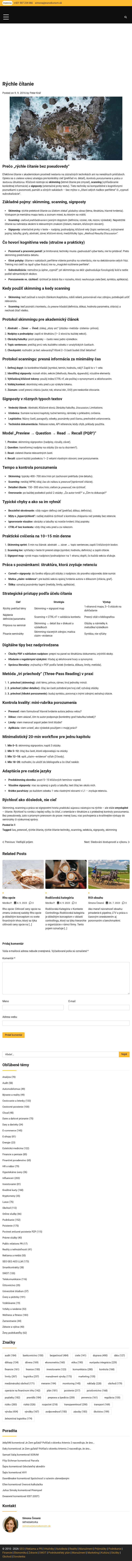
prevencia (89, 1397)
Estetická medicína (12, 1148)
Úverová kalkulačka (32, 1484)
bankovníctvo (33, 1355)
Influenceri (8, 1178)
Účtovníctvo (8, 1285)
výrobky (32, 1411)
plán (52, 1390)
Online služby (9, 1214)
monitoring (71, 1383)
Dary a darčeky (10, 1124)
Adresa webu (9, 1016)
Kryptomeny (8, 1196)
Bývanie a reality (11, 1095)
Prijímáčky (101, 1548)
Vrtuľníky (49, 1548)
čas (14, 829)
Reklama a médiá (11, 1255)
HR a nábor (8, 1166)
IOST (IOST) (33, 1496)
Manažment (86, 1548)
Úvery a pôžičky (10, 1297)
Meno (5, 1001)
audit (10, 1355)
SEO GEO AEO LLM (12, 1261)
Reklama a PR (34, 1548)
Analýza (6, 1077)
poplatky (12, 1397)
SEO (21, 1548)
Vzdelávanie (8, 1303)
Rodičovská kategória (59, 897)
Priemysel (36, 1490)
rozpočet (50, 1404)
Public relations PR (12, 1243)
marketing (86, 1376)
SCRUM (34, 1454)
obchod (115, 1383)
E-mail (71, 1001)
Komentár (8, 958)
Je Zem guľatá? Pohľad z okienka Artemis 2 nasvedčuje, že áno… (59, 1442)
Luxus (5, 1202)
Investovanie (9, 1184)
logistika (31, 1376)
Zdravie (33, 1552)
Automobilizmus (11, 1089)
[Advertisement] (66, 47)
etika (77, 1362)
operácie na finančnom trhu (22, 1390)
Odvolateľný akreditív (34, 1466)
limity (11, 1376)
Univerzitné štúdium (13, 1291)
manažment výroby (59, 1376)
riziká (29, 1404)
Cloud (5, 1112)
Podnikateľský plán (59, 1552)
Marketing (93, 1552)
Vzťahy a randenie (11, 1309)
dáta (119, 1355)
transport (102, 1404)
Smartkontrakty (10, 1267)
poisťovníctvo (97, 1390)
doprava (100, 1355)
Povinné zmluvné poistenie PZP (19, 1231)
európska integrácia (103, 1362)
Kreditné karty (9, 1190)
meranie (48, 1383)
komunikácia (83, 1369)
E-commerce (9, 1130)
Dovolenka (19, 1556)
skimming (111, 829)
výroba (11, 1411)
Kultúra (105, 1552)
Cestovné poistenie (12, 1106)
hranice (33, 1369)
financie (12, 1369)
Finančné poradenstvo (14, 1160)
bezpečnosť (59, 1355)
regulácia (112, 1397)
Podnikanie (8, 1220)
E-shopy (6, 1136)
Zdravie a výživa (10, 1327)
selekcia (87, 829)
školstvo (101, 1411)
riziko (11, 1404)
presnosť (22, 829)
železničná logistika (18, 1418)
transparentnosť (75, 1404)
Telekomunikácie (11, 1279)
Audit (5, 1083)
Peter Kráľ (35, 92)
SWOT (5, 1273)
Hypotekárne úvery (12, 1172)
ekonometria (55, 1362)
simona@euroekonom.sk (36, 1526)
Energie (6, 1142)
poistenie (72, 1390)
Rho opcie (8, 897)
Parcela (35, 1460)
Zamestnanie (9, 1321)
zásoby (80, 1411)
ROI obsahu (95, 897)
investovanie (56, 1369)
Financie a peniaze (12, 1154)
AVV (24, 1472)
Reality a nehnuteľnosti (14, 1249)
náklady (94, 1383)
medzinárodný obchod (20, 1383)
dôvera (31, 1362)
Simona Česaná (96, 903)
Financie (7, 1552)
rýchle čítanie (35, 829)
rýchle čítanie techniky (57, 829)
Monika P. (7, 903)
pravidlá (34, 1397)
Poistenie (7, 1225)
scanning (76, 829)
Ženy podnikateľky (12, 1333)
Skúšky (115, 1552)
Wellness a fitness (12, 1315)
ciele (80, 1355)
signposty (98, 829)
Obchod (6, 1208)
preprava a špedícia (61, 1397)
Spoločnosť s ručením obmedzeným (50, 1478)
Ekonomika (20, 1552)
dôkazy (12, 1362)
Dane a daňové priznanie (15, 1118)
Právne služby (9, 1237)
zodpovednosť (56, 1411)
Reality (73, 1548)
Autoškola (61, 1548)
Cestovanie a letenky (13, 1101)
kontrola (106, 1369)
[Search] (125, 17)
